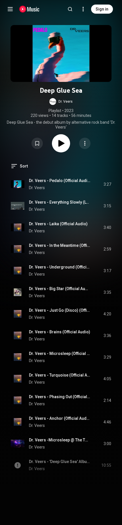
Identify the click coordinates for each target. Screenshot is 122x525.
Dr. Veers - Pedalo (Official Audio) (60, 180)
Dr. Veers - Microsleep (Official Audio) (60, 353)
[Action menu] (85, 143)
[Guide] (10, 9)
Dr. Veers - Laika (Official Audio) (58, 224)
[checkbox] (107, 184)
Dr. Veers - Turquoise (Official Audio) (60, 375)
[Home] (29, 9)
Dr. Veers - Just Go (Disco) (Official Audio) (60, 310)
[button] (61, 101)
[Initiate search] (70, 9)
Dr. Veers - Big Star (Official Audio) (60, 288)
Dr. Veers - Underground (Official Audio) (60, 267)
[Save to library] (37, 143)
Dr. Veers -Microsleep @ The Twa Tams (60, 440)
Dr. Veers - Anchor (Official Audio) (60, 418)
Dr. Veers (37, 187)
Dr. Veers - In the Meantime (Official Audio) (60, 245)
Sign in (102, 9)
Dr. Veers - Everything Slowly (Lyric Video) (60, 202)
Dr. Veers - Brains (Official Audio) (59, 332)
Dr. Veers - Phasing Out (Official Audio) (60, 396)
